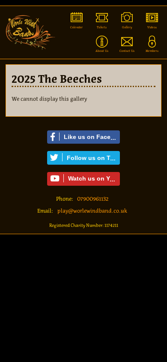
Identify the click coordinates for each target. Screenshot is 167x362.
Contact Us (126, 51)
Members (152, 51)
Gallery (127, 27)
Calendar (76, 27)
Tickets (102, 27)
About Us (101, 51)
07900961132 (92, 198)
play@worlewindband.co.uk (92, 210)
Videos (152, 27)
